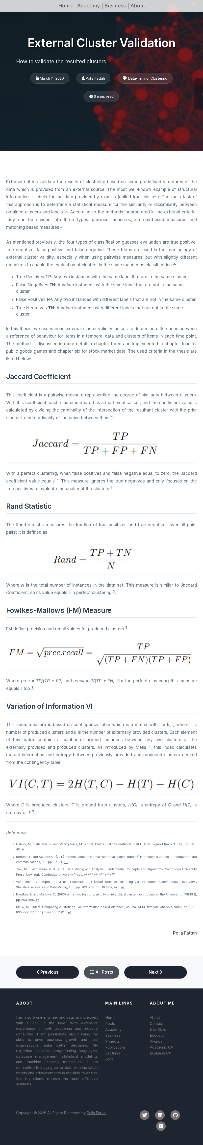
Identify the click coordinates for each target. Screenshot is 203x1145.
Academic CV (161, 1047)
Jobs (109, 1059)
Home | (67, 5)
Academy (113, 1029)
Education (158, 1035)
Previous (48, 972)
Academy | (90, 5)
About (137, 5)
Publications (115, 1047)
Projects (112, 1041)
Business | (117, 5)
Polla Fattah (185, 933)
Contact (156, 1023)
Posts (110, 1023)
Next (154, 972)
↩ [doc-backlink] (23, 849)
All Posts (103, 972)
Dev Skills (158, 1029)
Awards (156, 1041)
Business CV (160, 1053)
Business (113, 1035)
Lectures (113, 1053)
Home (110, 1017)
